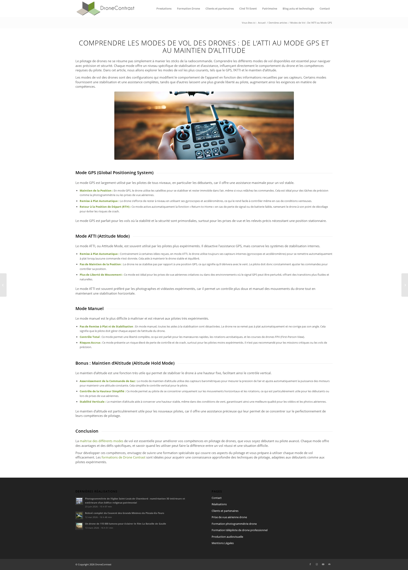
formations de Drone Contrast (123, 457)
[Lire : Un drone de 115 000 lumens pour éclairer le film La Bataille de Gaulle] (79, 526)
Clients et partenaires (225, 511)
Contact (217, 498)
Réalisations (219, 504)
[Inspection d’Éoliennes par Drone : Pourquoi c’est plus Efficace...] (404, 285)
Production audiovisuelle (227, 537)
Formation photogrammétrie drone (234, 524)
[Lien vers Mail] (329, 564)
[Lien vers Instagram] (316, 564)
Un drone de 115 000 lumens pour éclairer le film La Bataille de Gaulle (125, 523)
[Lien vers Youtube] (323, 564)
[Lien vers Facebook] (310, 564)
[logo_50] (105, 8)
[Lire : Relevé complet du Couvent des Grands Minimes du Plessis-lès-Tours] (79, 515)
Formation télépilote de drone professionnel (240, 530)
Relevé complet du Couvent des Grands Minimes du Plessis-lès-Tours (124, 513)
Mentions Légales (223, 543)
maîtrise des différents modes (101, 441)
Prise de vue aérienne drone (229, 517)
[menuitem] (164, 8)
